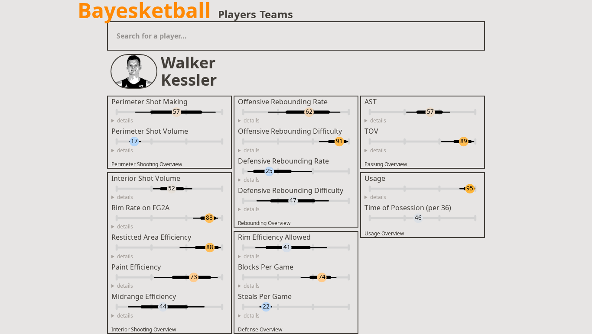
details (125, 120)
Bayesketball (144, 10)
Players (237, 14)
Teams (276, 14)
